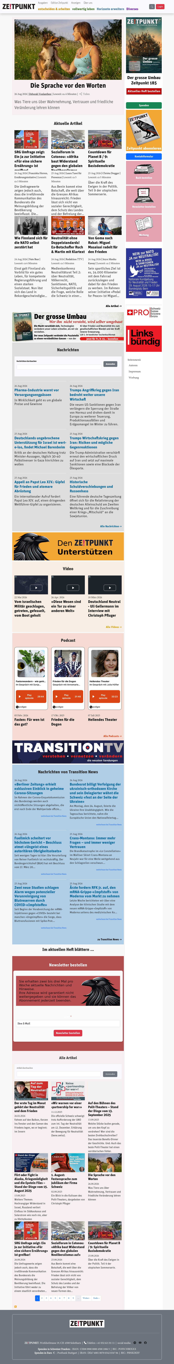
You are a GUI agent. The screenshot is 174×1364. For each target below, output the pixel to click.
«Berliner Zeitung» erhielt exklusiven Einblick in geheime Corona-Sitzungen (39, 783)
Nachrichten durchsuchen (26, 355)
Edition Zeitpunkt (59, 3)
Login (160, 7)
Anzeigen (75, 3)
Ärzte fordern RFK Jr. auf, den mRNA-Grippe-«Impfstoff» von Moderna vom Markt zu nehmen (95, 886)
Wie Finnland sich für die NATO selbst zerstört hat (31, 242)
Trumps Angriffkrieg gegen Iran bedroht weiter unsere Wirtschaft (94, 388)
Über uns (88, 3)
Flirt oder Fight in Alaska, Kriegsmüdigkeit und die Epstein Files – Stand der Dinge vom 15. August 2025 (31, 1177)
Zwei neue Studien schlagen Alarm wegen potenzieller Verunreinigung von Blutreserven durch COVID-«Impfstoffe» (36, 890)
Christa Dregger (111, 173)
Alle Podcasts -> (112, 730)
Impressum (135, 371)
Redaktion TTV (74, 259)
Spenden (144, 105)
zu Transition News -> (109, 933)
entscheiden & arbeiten (54, 9)
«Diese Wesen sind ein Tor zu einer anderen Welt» (66, 600)
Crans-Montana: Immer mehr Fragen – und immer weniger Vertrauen (92, 836)
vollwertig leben (83, 9)
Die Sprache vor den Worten (68, 85)
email (67, 1011)
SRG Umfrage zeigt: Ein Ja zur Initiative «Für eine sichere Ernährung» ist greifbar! (29, 160)
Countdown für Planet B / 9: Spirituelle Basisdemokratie (101, 159)
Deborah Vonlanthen (40, 94)
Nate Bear (34, 259)
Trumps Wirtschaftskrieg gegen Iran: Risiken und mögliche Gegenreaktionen (94, 436)
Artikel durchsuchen (25, 1062)
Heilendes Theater (102, 714)
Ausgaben (43, 3)
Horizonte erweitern (110, 9)
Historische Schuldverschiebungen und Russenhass (91, 480)
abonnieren (15, 1301)
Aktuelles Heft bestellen (144, 91)
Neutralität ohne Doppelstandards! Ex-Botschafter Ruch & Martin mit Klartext (68, 245)
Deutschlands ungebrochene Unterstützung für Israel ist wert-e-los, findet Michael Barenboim (40, 436)
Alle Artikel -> (114, 306)
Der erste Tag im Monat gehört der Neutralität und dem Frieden (30, 1101)
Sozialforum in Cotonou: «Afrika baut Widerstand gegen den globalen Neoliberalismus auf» (67, 160)
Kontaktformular (144, 156)
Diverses (132, 9)
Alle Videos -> (114, 621)
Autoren (133, 365)
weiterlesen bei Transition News (53, 810)
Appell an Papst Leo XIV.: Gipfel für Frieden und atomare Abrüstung (39, 480)
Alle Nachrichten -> (111, 520)
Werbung (134, 378)
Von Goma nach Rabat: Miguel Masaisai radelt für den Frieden (103, 245)
